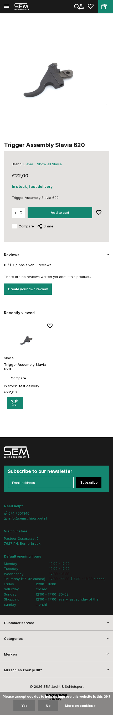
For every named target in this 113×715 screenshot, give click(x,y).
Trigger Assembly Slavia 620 (25, 366)
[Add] (15, 403)
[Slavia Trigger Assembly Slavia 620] (28, 339)
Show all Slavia (49, 164)
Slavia (28, 164)
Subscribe (88, 482)
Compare (26, 226)
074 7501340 (18, 513)
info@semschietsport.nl (27, 518)
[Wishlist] (91, 6)
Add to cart (60, 212)
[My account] (81, 6)
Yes (24, 706)
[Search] (77, 6)
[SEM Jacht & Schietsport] (27, 6)
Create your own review (28, 289)
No (48, 706)
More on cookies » (80, 706)
